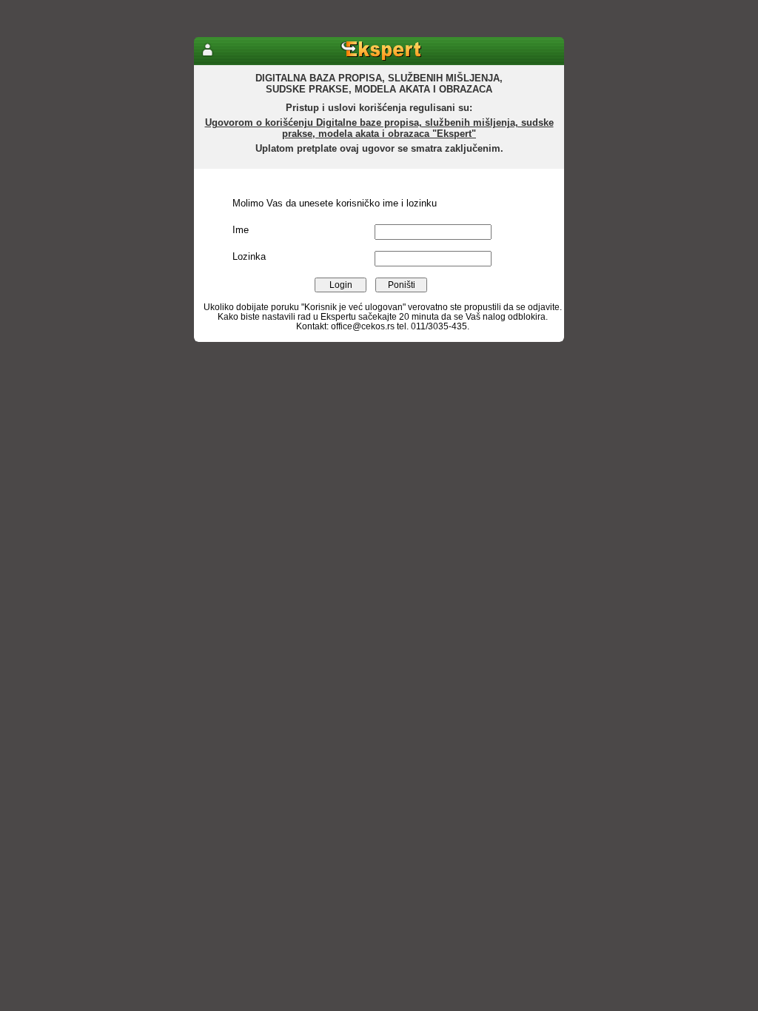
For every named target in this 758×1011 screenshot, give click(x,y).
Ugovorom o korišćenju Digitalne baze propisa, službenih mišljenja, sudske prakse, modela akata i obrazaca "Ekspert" (379, 128)
